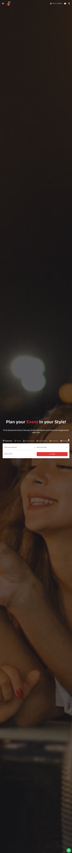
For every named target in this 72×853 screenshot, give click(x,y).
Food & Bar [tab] (55, 441)
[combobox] (19, 448)
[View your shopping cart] (65, 3)
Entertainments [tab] (29, 441)
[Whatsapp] (69, 850)
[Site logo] (9, 3)
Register (60, 3)
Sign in (54, 3)
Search (53, 454)
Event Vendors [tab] (43, 441)
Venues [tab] (19, 441)
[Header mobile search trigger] (69, 3)
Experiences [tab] (8, 441)
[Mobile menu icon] (3, 3)
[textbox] (19, 448)
